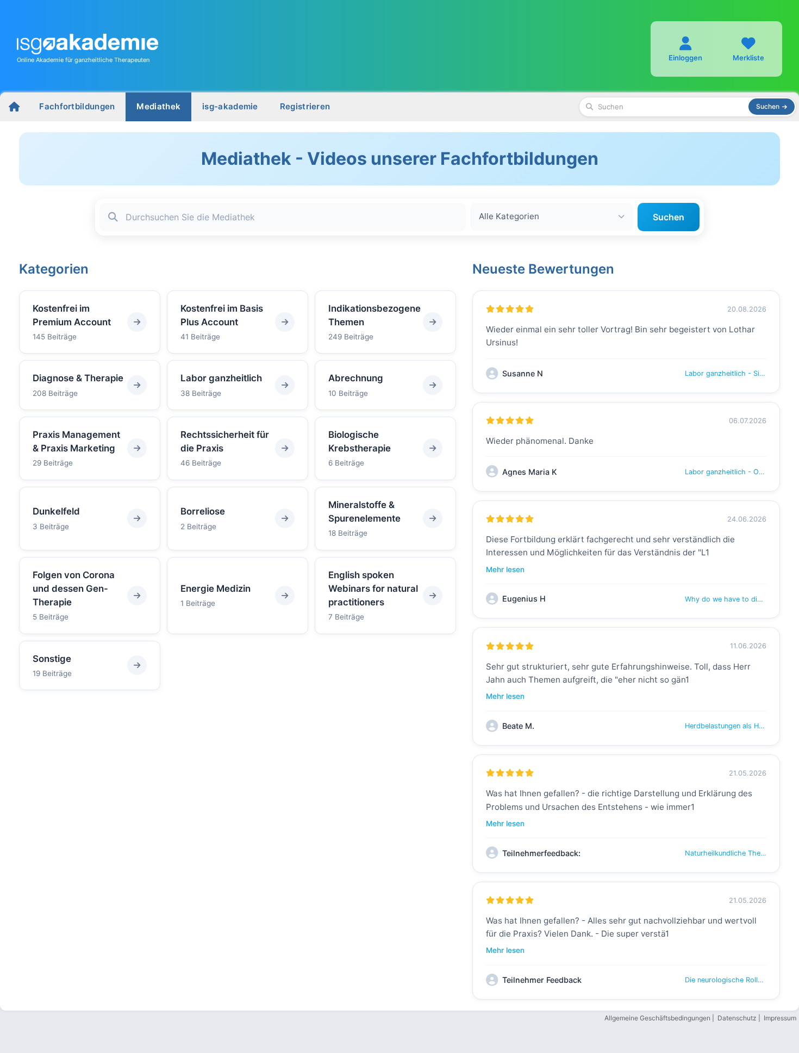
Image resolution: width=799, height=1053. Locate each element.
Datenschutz (737, 1018)
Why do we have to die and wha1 (725, 599)
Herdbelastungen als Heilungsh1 (725, 726)
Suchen (668, 217)
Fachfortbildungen (77, 106)
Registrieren (305, 106)
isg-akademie (230, 106)
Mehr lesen (505, 569)
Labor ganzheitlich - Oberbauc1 (725, 472)
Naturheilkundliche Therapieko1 (725, 853)
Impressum (780, 1018)
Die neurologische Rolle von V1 (725, 980)
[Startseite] (14, 106)
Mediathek (158, 106)
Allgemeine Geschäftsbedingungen (657, 1018)
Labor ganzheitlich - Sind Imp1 (725, 373)
